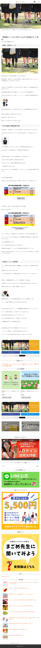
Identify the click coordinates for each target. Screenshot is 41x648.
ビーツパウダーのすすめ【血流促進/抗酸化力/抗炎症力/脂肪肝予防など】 (22, 599)
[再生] (2, 459)
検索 (37, 466)
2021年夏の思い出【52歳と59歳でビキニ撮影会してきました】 (21, 623)
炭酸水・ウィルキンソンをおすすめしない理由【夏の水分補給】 (21, 605)
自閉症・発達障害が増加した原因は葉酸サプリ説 (18, 629)
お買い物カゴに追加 (6, 397)
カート (3, 643)
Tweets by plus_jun (5, 576)
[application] (20, 449)
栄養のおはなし (12, 41)
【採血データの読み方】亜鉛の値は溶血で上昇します (19, 588)
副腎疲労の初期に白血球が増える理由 (16, 635)
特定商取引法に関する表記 (14, 643)
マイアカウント (7, 643)
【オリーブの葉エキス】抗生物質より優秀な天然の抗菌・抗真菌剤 (21, 611)
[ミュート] (36, 459)
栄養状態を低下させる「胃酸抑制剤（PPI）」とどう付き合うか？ (21, 594)
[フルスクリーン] (38, 459)
